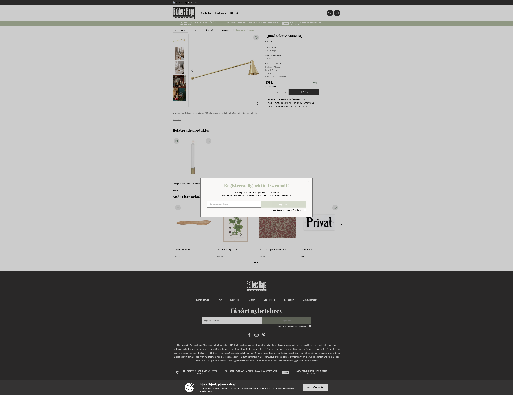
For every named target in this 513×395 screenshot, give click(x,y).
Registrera (283, 204)
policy (209, 391)
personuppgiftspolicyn (292, 210)
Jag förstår (315, 387)
